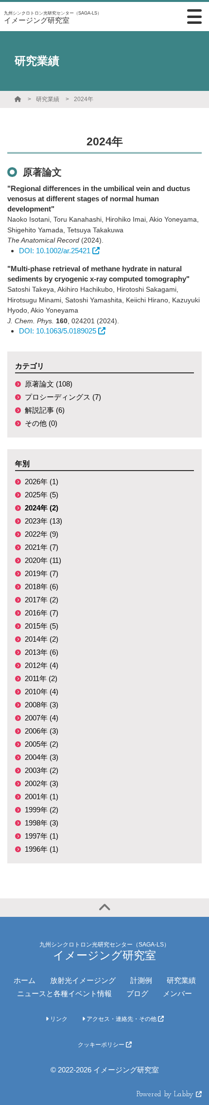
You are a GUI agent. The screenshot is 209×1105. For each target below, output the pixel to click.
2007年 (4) (41, 718)
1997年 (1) (41, 836)
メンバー (177, 993)
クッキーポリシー (102, 1044)
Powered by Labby (166, 1094)
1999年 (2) (41, 810)
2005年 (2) (41, 744)
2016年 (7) (41, 613)
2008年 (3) (41, 705)
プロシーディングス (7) (63, 397)
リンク (58, 1019)
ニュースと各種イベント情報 (64, 993)
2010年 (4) (41, 691)
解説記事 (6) (45, 410)
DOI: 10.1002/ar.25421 (54, 250)
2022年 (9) (41, 534)
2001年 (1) (41, 796)
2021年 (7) (41, 547)
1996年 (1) (41, 849)
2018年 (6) (41, 586)
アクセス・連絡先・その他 (121, 1019)
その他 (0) (41, 423)
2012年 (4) (41, 665)
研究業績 (47, 99)
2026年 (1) (41, 481)
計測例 (141, 980)
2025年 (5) (41, 495)
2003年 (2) (41, 770)
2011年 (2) (41, 678)
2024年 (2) (41, 508)
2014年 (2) (41, 639)
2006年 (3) (41, 731)
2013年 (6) (41, 652)
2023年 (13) (43, 521)
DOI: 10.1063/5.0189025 (57, 331)
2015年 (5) (41, 626)
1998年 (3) (41, 823)
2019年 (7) (41, 573)
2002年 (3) (41, 783)
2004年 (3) (41, 757)
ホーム (24, 980)
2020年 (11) (43, 560)
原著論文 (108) (48, 384)
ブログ (137, 993)
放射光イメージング (83, 980)
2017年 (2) (41, 600)
